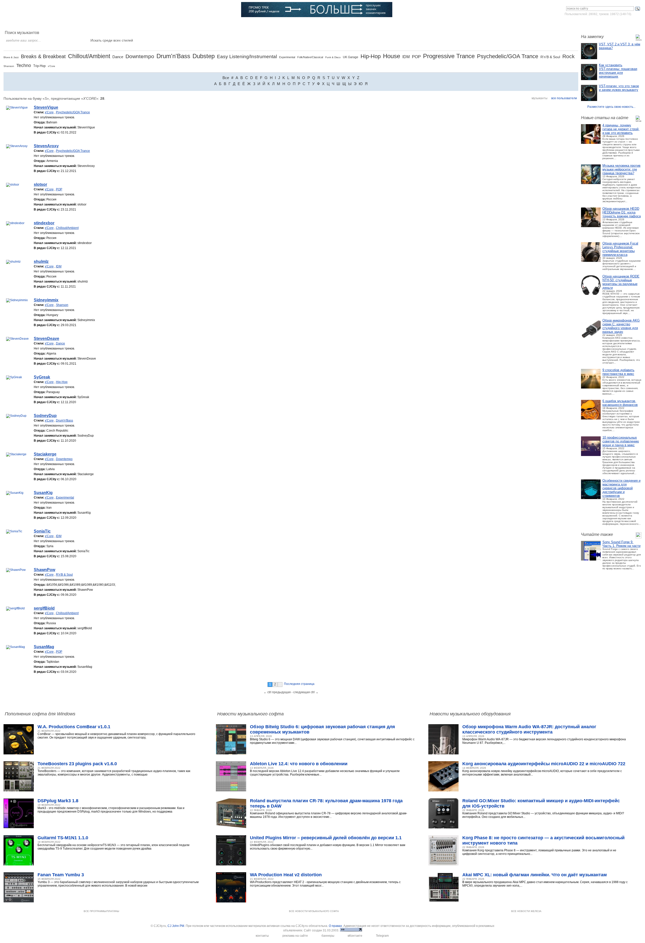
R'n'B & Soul (550, 57)
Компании (194, 24)
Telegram (382, 935)
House (391, 56)
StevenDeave (46, 338)
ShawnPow (44, 570)
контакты (262, 935)
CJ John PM (176, 926)
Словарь (164, 24)
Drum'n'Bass (173, 56)
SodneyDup (45, 415)
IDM (406, 57)
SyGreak (42, 377)
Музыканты (134, 24)
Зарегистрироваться (619, 23)
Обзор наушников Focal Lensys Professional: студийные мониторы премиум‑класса (620, 249)
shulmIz (41, 261)
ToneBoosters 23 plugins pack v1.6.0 (77, 763)
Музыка (77, 24)
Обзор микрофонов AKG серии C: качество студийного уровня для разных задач (621, 326)
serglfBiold (44, 608)
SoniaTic (42, 531)
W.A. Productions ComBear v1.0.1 (74, 726)
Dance (117, 57)
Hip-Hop (371, 56)
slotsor (40, 184)
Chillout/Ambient (89, 56)
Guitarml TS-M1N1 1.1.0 (63, 837)
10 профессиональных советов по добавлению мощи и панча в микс (620, 441)
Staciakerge (45, 454)
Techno (23, 65)
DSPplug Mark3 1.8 (58, 800)
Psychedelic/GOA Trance (507, 56)
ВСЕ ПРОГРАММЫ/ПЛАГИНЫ (101, 911)
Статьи (104, 24)
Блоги (221, 24)
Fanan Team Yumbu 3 (61, 874)
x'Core (51, 66)
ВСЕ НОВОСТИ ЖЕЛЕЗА (526, 911)
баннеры (327, 935)
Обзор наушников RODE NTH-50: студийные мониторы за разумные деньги (620, 282)
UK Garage (350, 57)
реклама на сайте (295, 935)
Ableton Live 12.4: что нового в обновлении (298, 763)
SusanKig (43, 493)
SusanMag (44, 647)
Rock (568, 56)
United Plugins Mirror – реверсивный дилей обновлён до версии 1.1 (326, 837)
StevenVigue (46, 107)
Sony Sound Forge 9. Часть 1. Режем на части (621, 544)
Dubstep (203, 56)
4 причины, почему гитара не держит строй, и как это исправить (620, 129)
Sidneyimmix (46, 300)
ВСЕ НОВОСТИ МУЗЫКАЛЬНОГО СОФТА (314, 911)
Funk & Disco (333, 57)
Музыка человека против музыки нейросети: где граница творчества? (621, 169)
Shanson (9, 66)
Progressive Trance (449, 56)
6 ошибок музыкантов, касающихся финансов (620, 403)
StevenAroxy (46, 146)
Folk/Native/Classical (310, 57)
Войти (594, 23)
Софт (52, 24)
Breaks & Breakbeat (43, 56)
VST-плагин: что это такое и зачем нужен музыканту (619, 88)
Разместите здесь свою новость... (611, 107)
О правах (335, 926)
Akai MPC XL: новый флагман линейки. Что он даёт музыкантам (534, 874)
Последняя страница (299, 684)
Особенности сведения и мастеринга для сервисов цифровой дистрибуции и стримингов (621, 488)
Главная (25, 24)
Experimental (287, 57)
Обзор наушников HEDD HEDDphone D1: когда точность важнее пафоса (621, 212)
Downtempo (139, 56)
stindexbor (44, 223)
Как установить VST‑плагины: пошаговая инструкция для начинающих (618, 70)
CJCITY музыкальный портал (33, 10)
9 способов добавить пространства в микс (618, 372)
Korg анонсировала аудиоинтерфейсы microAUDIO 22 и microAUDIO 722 (543, 763)
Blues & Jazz (11, 57)
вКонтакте (355, 935)
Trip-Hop (39, 66)
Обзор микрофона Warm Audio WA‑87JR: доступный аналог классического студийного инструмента (529, 729)
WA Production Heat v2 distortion (286, 874)
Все (225, 78)
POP (416, 56)
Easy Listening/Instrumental (247, 56)
